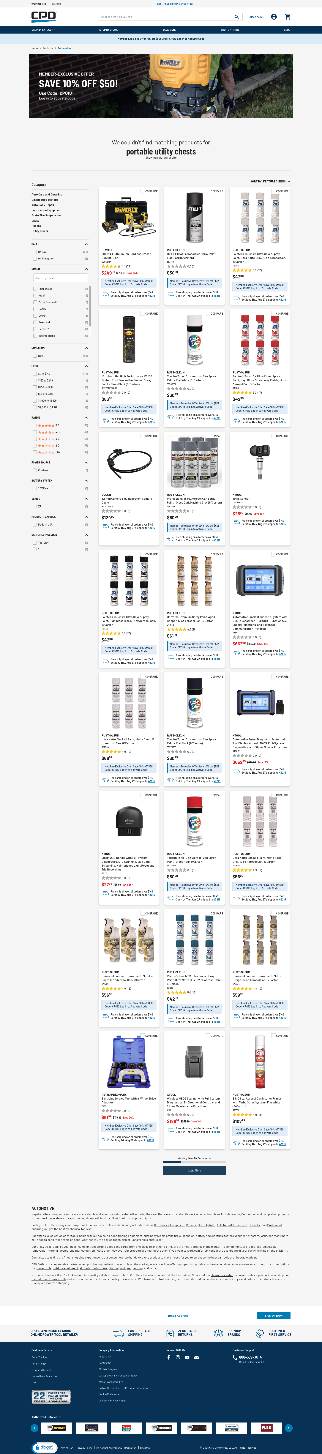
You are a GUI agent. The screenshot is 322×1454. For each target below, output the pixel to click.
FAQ (33, 1382)
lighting (138, 1268)
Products (48, 48)
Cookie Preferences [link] (110, 1394)
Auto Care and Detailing (46, 194)
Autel (211, 1225)
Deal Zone (169, 29)
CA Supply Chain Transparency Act (118, 1375)
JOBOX (202, 1225)
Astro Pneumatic (114, 1094)
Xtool (237, 494)
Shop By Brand (108, 29)
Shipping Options (41, 1369)
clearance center (222, 1275)
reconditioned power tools (48, 1279)
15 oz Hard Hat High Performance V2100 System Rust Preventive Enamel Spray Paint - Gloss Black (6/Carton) (127, 380)
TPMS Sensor (241, 498)
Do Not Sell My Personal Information (116, 1447)
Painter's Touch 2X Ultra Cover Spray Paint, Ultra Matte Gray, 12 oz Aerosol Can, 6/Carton (259, 257)
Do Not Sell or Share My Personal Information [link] (124, 1388)
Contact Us (105, 1362)
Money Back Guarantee (44, 1376)
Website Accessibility (111, 1381)
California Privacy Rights (112, 1400)
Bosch (106, 494)
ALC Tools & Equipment (232, 1225)
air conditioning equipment (124, 1235)
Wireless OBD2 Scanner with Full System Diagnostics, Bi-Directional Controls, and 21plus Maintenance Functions (193, 1102)
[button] (60, 244)
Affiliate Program (108, 1369)
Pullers (36, 225)
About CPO (105, 1356)
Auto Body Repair (42, 204)
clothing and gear (120, 1268)
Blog (287, 29)
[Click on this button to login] (274, 17)
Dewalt (107, 250)
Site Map (145, 1447)
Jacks (35, 220)
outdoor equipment (65, 1268)
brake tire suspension (180, 1235)
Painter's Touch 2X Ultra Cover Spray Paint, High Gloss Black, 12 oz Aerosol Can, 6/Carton (129, 620)
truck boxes (98, 1235)
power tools (43, 1268)
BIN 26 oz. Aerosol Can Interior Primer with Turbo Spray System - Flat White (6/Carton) (257, 1102)
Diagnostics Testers (44, 199)
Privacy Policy (84, 1447)
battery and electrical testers (215, 1235)
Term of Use (66, 1447)
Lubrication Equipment (46, 210)
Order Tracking (39, 1357)
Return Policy (38, 1363)
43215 (151, 295)
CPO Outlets (56, 3)
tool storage (99, 1268)
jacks (264, 1235)
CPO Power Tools (38, 3)
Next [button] (289, 1428)
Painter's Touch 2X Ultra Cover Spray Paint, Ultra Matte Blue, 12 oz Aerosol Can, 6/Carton (194, 979)
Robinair (191, 1225)
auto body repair (154, 1235)
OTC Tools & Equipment (169, 1225)
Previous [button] (34, 1428)
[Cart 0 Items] (288, 16)
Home (34, 48)
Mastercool (274, 1225)
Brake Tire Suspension (46, 215)
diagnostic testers (247, 1235)
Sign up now (274, 1315)
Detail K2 (255, 1225)
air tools (85, 1268)
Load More (194, 1170)
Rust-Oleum (175, 250)
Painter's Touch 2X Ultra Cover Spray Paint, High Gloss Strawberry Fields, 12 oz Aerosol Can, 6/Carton (259, 380)
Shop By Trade (230, 29)
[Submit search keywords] (236, 16)
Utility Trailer (39, 231)
